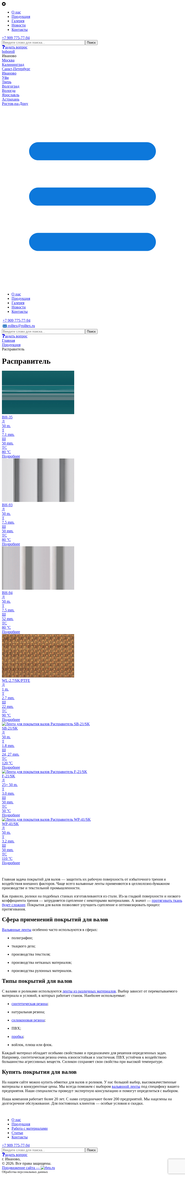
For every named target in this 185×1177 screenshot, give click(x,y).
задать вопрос (16, 47)
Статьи (17, 1133)
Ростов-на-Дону (15, 104)
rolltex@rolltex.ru (21, 326)
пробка (17, 1036)
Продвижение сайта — (21, 1168)
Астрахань (10, 99)
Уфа (5, 77)
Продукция (21, 16)
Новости (19, 25)
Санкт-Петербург (16, 69)
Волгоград (10, 86)
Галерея (18, 21)
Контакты (20, 29)
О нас (16, 12)
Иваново (9, 73)
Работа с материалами (30, 1128)
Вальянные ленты (16, 930)
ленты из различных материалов (89, 991)
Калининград (13, 64)
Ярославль (10, 95)
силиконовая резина (28, 1020)
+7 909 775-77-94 (16, 38)
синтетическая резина (29, 1004)
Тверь (6, 82)
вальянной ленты (126, 1086)
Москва (8, 60)
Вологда (8, 91)
